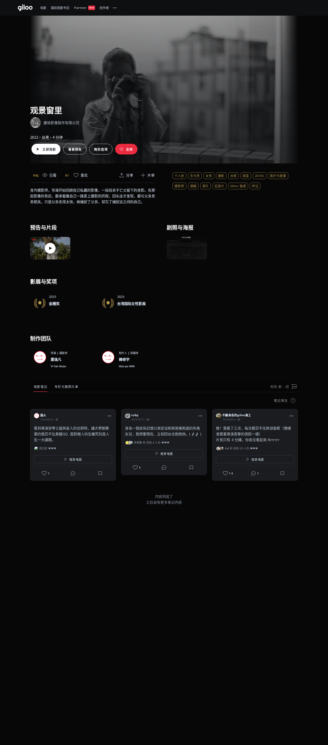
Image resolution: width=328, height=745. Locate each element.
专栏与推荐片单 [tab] (66, 386)
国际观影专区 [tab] (60, 8)
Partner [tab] (84, 8)
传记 (255, 186)
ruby (134, 415)
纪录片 (219, 186)
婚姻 (193, 186)
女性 (209, 175)
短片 (205, 186)
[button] (109, 416)
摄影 (221, 175)
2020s (259, 175)
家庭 (246, 175)
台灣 (233, 175)
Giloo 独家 (238, 186)
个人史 (179, 175)
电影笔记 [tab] (40, 386)
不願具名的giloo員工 (236, 415)
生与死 (195, 175)
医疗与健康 (278, 175)
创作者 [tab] (104, 8)
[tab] (114, 7)
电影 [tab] (43, 8)
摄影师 (179, 186)
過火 (43, 415)
